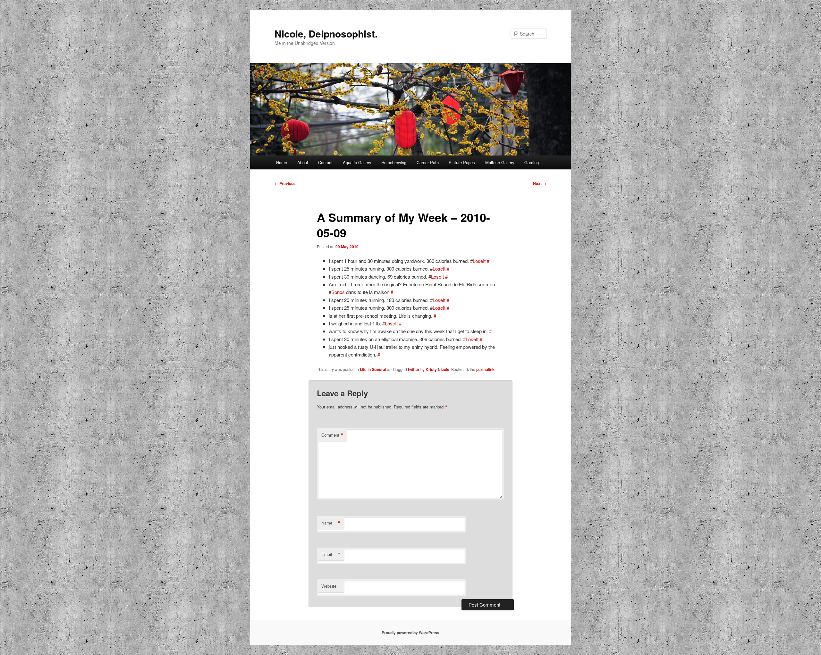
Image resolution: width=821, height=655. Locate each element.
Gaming (531, 162)
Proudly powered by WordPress (410, 632)
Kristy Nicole (437, 369)
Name (331, 523)
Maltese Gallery (499, 162)
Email (331, 554)
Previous (285, 183)
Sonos (338, 292)
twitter (413, 369)
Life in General (373, 369)
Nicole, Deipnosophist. (326, 33)
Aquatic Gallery (357, 162)
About (302, 162)
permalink (485, 369)
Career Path (428, 162)
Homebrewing (393, 162)
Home (281, 162)
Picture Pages (462, 162)
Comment (332, 435)
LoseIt (479, 260)
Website (328, 586)
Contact (325, 162)
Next (539, 183)
